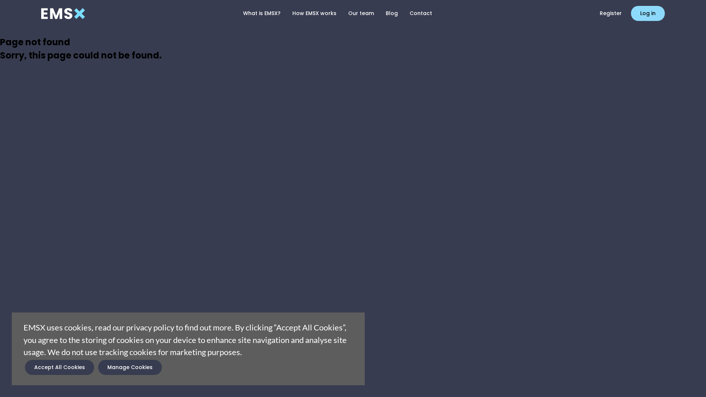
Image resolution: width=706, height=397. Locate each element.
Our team (361, 13)
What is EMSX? (262, 13)
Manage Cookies (130, 367)
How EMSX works (314, 13)
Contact (421, 13)
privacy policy (150, 327)
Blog (392, 13)
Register (611, 13)
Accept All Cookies (59, 367)
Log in (648, 13)
